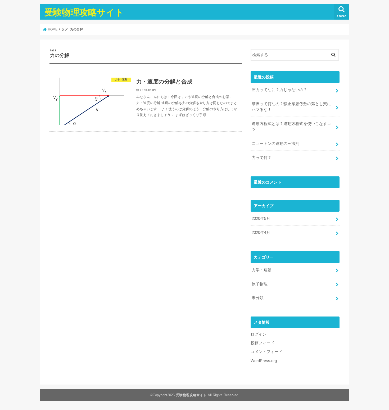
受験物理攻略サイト (84, 12)
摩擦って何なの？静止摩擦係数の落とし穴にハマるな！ (291, 107)
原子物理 (260, 284)
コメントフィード (266, 352)
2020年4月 (261, 232)
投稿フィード (262, 343)
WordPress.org (264, 361)
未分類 (258, 298)
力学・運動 (262, 270)
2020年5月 (261, 218)
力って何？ (262, 157)
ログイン (258, 334)
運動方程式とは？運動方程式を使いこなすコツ (291, 127)
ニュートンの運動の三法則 (275, 143)
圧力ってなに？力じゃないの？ (279, 90)
